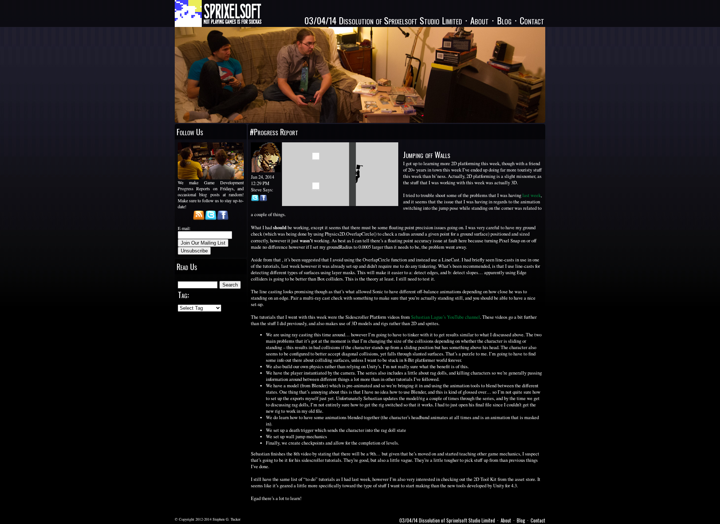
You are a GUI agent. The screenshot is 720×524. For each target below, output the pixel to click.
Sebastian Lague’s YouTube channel (445, 317)
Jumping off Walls (426, 154)
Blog (504, 20)
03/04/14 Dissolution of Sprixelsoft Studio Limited (383, 20)
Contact (532, 20)
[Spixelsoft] (218, 13)
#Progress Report (274, 131)
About (479, 20)
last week (531, 195)
